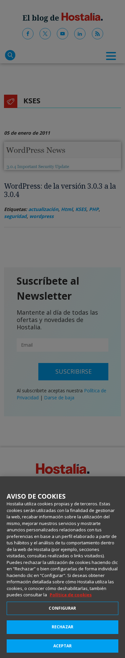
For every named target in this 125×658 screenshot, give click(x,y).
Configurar (62, 608)
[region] (62, 567)
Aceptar (62, 646)
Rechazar (62, 627)
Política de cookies (71, 595)
